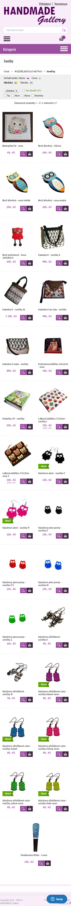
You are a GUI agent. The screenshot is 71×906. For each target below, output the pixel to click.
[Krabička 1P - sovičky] (17, 415)
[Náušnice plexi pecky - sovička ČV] (17, 579)
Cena (34, 78)
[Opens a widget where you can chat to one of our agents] (56, 899)
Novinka (39, 95)
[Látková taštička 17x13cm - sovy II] (17, 470)
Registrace (61, 3)
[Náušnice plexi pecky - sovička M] (53, 579)
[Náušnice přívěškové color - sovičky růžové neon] (53, 743)
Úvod (6, 71)
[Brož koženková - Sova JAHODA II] (17, 252)
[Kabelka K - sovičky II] (53, 252)
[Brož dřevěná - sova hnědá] (17, 197)
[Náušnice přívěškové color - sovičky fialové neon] (53, 688)
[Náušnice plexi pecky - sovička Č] (53, 525)
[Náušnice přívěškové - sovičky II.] (53, 634)
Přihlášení (45, 3)
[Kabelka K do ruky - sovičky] (53, 306)
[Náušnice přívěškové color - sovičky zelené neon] (17, 797)
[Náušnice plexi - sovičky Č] (53, 470)
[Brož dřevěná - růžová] (53, 143)
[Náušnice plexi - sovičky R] (17, 525)
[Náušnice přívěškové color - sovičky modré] (17, 743)
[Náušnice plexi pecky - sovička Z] (17, 634)
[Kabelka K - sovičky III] (17, 306)
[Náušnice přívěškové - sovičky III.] (17, 688)
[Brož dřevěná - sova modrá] (53, 197)
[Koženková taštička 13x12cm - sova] (53, 361)
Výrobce (11, 90)
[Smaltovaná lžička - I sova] (35, 852)
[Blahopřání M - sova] (17, 143)
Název (22, 78)
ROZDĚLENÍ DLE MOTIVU (28, 71)
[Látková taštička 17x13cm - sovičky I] (53, 415)
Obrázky (8, 82)
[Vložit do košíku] (30, 154)
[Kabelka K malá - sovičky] (17, 361)
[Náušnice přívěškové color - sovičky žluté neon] (53, 797)
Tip (8, 95)
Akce (17, 95)
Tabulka (24, 82)
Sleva (27, 95)
